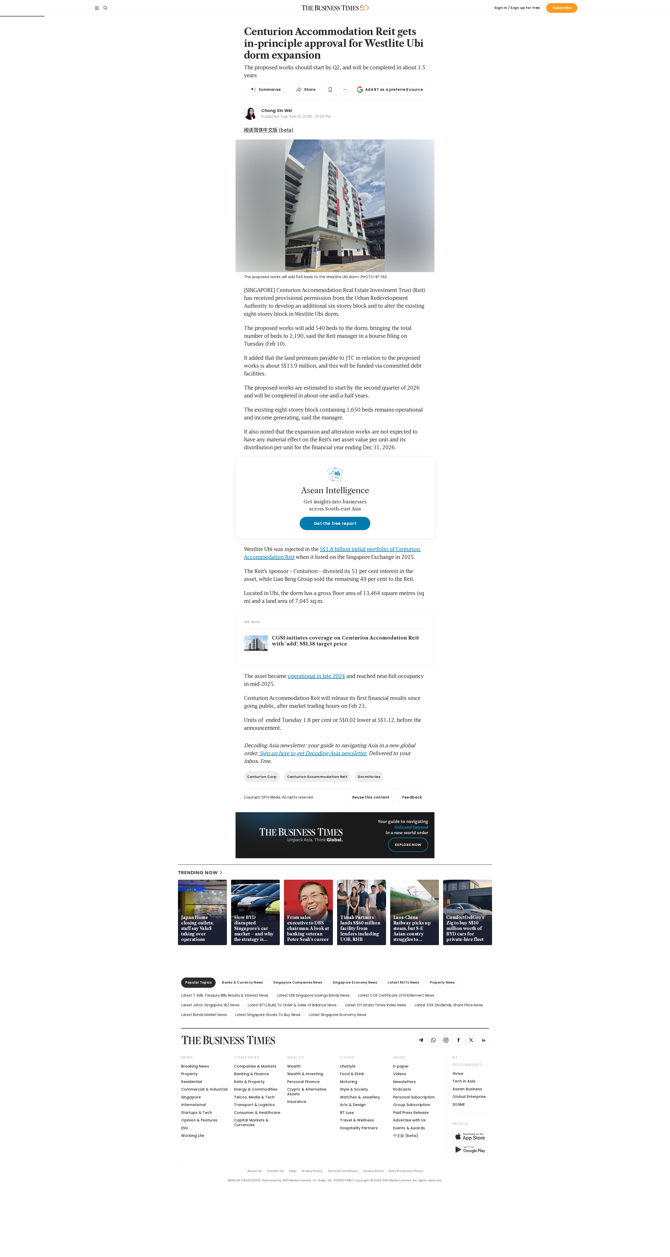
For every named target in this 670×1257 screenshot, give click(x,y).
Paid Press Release (411, 1112)
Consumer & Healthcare (257, 1112)
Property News (442, 982)
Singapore (191, 1097)
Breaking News (195, 1066)
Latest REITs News (403, 982)
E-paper (401, 1066)
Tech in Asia (464, 1081)
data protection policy (406, 1171)
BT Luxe (347, 1112)
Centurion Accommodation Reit (317, 776)
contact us (275, 1171)
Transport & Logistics (254, 1104)
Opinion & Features (199, 1120)
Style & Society (354, 1089)
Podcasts (402, 1089)
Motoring (348, 1081)
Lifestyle (347, 1066)
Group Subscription (411, 1104)
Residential (191, 1081)
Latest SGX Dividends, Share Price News (449, 1005)
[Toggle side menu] (97, 8)
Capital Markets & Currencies (251, 1122)
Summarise (270, 89)
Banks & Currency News (242, 982)
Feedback (412, 797)
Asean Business (467, 1089)
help (293, 1171)
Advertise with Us (409, 1120)
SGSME (459, 1104)
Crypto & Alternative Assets (306, 1091)
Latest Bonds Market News (204, 1014)
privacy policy (312, 1171)
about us (254, 1171)
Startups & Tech (196, 1112)
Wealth (294, 1066)
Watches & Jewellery (360, 1097)
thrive (458, 1073)
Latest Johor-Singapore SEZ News (210, 1005)
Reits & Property (249, 1081)
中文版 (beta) (405, 1135)
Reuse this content (371, 797)
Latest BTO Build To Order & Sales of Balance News (292, 1005)
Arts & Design (353, 1104)
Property (189, 1073)
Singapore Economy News (355, 982)
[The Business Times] (330, 8)
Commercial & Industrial (204, 1089)
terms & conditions (343, 1171)
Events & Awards (409, 1128)
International (193, 1104)
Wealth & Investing (305, 1073)
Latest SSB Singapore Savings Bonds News (313, 995)
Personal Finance (303, 1081)
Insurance (296, 1101)
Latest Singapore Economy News (337, 1014)
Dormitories (369, 776)
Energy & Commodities (255, 1089)
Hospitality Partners (359, 1128)
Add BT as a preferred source (394, 89)
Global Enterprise (469, 1096)
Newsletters (404, 1081)
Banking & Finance (251, 1073)
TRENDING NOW (198, 872)
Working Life (192, 1135)
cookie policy (373, 1171)
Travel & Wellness (357, 1120)
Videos (399, 1073)
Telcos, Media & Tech (254, 1097)
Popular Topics (198, 982)
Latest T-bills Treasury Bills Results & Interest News (224, 995)
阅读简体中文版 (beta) (268, 129)
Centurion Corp (262, 776)
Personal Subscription (414, 1097)
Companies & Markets (255, 1066)
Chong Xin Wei (276, 111)
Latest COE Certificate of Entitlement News (396, 995)
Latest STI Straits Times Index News (375, 1005)
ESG (184, 1128)
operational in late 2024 (316, 676)
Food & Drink (352, 1073)
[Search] (105, 8)
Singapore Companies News (297, 982)
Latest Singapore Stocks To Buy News (267, 1014)
